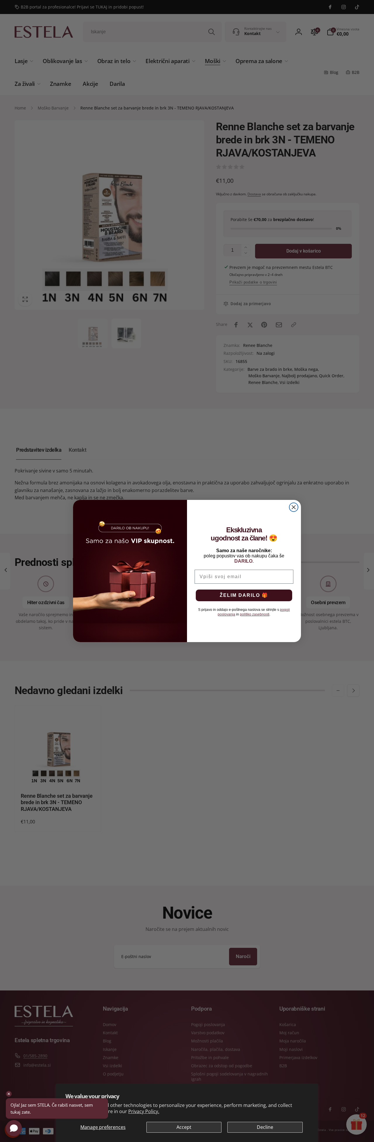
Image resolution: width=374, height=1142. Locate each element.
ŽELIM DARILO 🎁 (244, 595)
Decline (265, 1127)
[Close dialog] (293, 507)
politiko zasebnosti (254, 614)
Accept (183, 1127)
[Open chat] (14, 1128)
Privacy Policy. (143, 1111)
